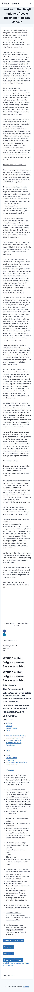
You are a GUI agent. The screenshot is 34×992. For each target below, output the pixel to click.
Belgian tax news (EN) (13, 743)
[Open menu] (30, 3)
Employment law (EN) (13, 740)
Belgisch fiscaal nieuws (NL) (15, 735)
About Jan (8, 940)
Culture (8, 750)
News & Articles (11, 758)
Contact (19, 960)
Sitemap (26, 987)
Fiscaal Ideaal (10, 745)
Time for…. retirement (13, 689)
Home (8, 755)
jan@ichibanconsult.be (11, 963)
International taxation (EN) (15, 738)
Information (10, 760)
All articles (19, 940)
